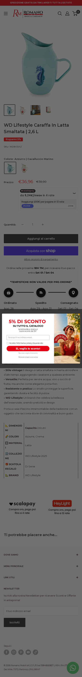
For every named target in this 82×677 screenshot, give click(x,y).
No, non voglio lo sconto (28, 353)
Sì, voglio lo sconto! (28, 348)
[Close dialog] (76, 316)
